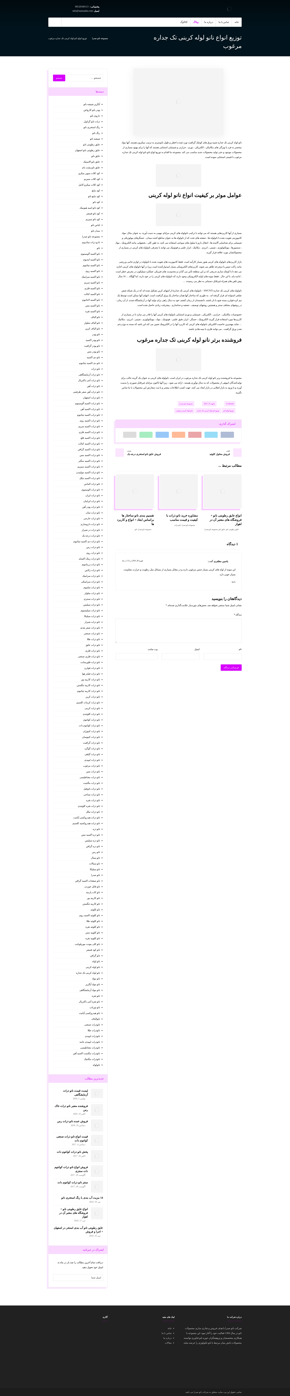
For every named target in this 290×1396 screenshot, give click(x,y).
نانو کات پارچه (93, 892)
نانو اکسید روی (92, 271)
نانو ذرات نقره (93, 800)
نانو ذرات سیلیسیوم (90, 610)
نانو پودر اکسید (93, 340)
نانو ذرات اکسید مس (90, 455)
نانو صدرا (95, 875)
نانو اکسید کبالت (92, 294)
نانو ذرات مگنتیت (91, 783)
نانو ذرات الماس (92, 484)
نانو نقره (96, 996)
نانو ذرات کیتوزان (91, 731)
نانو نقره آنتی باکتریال (89, 1001)
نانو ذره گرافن (93, 846)
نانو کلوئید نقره (92, 927)
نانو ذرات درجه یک (91, 535)
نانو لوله (96, 961)
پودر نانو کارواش (92, 110)
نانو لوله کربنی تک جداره (88, 973)
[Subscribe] (57, 1277)
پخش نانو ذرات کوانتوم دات (72, 1151)
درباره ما (167, 1338)
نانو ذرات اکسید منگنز (89, 461)
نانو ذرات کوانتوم (91, 719)
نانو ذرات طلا (93, 639)
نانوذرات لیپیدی (92, 1036)
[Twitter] (67, 22)
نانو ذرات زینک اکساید (89, 558)
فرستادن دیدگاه (231, 667)
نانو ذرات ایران (92, 495)
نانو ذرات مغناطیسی (90, 777)
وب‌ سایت (153, 649)
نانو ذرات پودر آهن (91, 507)
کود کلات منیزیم (92, 179)
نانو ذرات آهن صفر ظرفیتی (86, 392)
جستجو (59, 78)
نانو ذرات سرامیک (91, 576)
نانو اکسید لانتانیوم (91, 300)
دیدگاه (238, 614)
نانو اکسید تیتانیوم (91, 265)
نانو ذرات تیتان (93, 512)
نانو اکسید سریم (92, 282)
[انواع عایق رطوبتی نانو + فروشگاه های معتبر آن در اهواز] (97, 1213)
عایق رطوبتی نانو (232, 529)
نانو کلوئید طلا (93, 921)
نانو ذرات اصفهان (91, 397)
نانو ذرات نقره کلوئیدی (89, 806)
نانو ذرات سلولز (92, 593)
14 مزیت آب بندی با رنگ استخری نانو (82, 1197)
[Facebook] (80, 22)
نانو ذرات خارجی (92, 518)
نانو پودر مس (93, 351)
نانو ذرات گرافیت (91, 742)
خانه (170, 1328)
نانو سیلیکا (95, 869)
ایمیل (197, 649)
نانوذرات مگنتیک (92, 1059)
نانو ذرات (177, 525)
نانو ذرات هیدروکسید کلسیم (86, 823)
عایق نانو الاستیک (91, 161)
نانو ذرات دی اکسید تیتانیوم (86, 541)
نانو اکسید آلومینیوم (90, 253)
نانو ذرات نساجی (92, 794)
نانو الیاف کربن (92, 328)
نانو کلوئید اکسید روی (89, 915)
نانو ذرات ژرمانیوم (91, 564)
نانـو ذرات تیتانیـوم (91, 242)
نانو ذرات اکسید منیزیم (88, 466)
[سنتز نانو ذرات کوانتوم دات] (97, 1187)
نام (240, 649)
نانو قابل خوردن (92, 886)
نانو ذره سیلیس (92, 840)
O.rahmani (230, 404)
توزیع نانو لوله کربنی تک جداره (208, 411)
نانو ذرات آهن (93, 386)
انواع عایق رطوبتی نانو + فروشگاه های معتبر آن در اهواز (73, 1213)
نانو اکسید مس (92, 305)
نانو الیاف (95, 317)
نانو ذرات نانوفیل (92, 788)
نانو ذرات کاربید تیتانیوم (88, 691)
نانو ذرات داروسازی (90, 524)
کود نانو (96, 202)
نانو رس (96, 852)
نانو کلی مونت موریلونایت (87, 944)
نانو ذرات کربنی (92, 708)
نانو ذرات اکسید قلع (90, 438)
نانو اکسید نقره (92, 311)
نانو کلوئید (95, 909)
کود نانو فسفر (93, 213)
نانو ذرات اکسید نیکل (89, 478)
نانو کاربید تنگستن (91, 904)
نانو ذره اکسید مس (90, 834)
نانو (136, 529)
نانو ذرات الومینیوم (91, 489)
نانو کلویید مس (92, 932)
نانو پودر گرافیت (92, 346)
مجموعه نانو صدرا (186, 404)
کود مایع (96, 190)
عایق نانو (222, 529)
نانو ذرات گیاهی (92, 754)
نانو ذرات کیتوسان (91, 737)
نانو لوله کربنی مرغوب (184, 411)
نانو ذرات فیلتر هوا (91, 673)
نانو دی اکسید (93, 357)
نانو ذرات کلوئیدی (91, 714)
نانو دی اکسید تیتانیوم (89, 363)
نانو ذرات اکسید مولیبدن (88, 472)
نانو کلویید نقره (92, 938)
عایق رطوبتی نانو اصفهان (87, 150)
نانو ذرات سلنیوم (92, 587)
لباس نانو (95, 225)
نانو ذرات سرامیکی (90, 581)
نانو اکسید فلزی (92, 288)
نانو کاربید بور (93, 898)
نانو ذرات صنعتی (92, 633)
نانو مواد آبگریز (92, 984)
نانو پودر (96, 334)
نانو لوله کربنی (93, 967)
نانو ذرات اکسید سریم (89, 426)
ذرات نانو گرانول (92, 121)
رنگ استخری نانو (92, 127)
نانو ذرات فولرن (92, 668)
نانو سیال (95, 857)
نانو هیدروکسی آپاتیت (89, 1013)
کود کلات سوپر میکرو (89, 173)
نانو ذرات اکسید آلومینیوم (87, 403)
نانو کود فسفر (93, 950)
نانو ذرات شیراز (92, 622)
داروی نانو (95, 115)
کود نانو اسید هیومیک (90, 207)
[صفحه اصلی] (114, 38)
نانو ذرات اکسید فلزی (89, 432)
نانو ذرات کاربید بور (90, 679)
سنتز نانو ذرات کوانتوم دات (73, 1182)
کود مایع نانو (94, 196)
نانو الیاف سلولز (92, 323)
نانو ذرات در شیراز (91, 530)
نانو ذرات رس (93, 547)
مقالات (168, 1343)
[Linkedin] (74, 22)
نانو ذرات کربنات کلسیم (88, 702)
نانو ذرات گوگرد (92, 748)
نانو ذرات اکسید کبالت (89, 443)
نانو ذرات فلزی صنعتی (89, 656)
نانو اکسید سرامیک (91, 277)
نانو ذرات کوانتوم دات (89, 725)
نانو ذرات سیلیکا (92, 616)
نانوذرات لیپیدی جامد (89, 1042)
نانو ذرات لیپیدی (92, 760)
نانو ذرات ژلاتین (92, 570)
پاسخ (233, 582)
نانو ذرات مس (93, 771)
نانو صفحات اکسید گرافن (87, 881)
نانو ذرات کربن (92, 696)
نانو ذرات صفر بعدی (90, 627)
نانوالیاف (95, 1019)
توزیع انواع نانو (228, 411)
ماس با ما (166, 1333)
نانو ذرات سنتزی (92, 599)
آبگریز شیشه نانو (92, 104)
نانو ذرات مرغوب (91, 765)
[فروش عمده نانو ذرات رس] (97, 1125)
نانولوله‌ (96, 1065)
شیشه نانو (95, 138)
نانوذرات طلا (94, 1030)
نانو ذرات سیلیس (91, 604)
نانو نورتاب (95, 1007)
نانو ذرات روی (93, 553)
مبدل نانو (95, 230)
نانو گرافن (95, 955)
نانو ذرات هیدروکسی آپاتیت (86, 817)
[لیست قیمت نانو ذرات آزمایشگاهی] (97, 1095)
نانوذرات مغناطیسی (90, 1047)
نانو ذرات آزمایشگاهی (89, 374)
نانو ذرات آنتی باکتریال (89, 380)
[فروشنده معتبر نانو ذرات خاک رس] (97, 1110)
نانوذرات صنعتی (92, 1024)
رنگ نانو (96, 133)
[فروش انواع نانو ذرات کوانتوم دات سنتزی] (97, 1171)
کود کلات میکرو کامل (89, 184)
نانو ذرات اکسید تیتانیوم (88, 415)
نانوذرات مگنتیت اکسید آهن (86, 1053)
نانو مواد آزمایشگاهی (89, 990)
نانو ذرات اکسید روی (90, 420)
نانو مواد (96, 978)
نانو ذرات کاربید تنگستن (88, 685)
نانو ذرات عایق (93, 645)
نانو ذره (96, 829)
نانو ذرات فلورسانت (90, 662)
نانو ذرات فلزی (92, 650)
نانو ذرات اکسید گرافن (89, 449)
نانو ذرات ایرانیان (91, 501)
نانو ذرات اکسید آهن (90, 409)
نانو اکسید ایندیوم (91, 259)
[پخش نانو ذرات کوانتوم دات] (97, 1156)
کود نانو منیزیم (93, 219)
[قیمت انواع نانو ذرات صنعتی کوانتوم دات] (97, 1141)
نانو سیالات (94, 863)
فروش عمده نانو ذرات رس (72, 1121)
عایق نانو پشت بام (91, 167)
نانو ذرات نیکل (93, 811)
